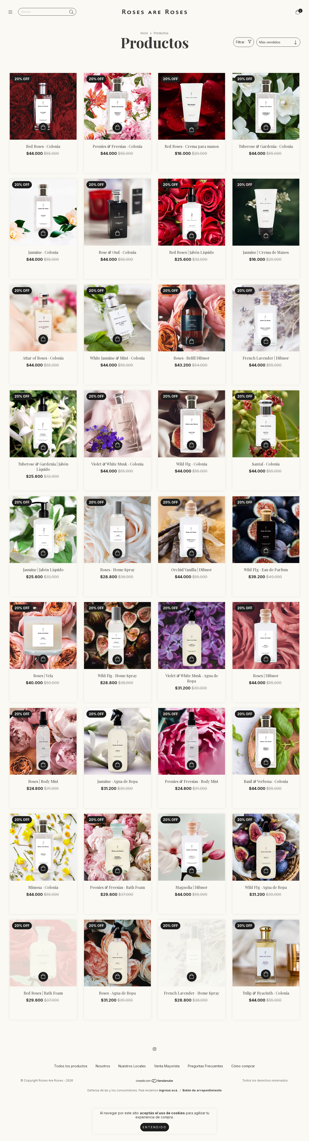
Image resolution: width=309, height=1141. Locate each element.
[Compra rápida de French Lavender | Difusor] (266, 342)
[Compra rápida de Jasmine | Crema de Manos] (266, 236)
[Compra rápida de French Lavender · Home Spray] (192, 977)
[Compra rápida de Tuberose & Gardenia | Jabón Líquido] (43, 447)
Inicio (144, 33)
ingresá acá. (168, 1090)
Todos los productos (70, 1066)
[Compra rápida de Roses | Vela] (43, 659)
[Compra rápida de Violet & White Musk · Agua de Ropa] (192, 659)
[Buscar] (71, 12)
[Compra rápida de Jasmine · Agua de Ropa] (117, 765)
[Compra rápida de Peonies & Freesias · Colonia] (117, 127)
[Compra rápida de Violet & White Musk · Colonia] (117, 445)
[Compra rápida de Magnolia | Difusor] (192, 871)
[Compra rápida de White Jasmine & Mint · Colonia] (117, 339)
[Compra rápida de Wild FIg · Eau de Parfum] (266, 551)
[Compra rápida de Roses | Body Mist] (43, 765)
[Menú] (11, 12)
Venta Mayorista (167, 1066)
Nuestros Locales (132, 1066)
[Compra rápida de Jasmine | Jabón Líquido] (43, 553)
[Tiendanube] (154, 1082)
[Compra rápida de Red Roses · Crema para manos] (192, 130)
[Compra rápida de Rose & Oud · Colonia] (117, 233)
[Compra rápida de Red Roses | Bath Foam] (43, 977)
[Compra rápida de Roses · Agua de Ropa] (117, 977)
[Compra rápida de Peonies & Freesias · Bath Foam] (117, 871)
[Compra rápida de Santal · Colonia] (266, 445)
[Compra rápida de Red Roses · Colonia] (43, 127)
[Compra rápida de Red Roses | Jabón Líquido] (192, 236)
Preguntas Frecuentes (205, 1066)
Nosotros (103, 1066)
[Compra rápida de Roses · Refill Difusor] (192, 342)
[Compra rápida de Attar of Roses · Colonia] (43, 339)
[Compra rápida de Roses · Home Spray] (117, 553)
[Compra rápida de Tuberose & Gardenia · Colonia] (266, 127)
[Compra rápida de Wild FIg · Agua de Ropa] (266, 871)
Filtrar (240, 42)
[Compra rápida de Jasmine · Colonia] (43, 233)
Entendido (155, 1127)
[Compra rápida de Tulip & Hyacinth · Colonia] (266, 974)
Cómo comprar (243, 1066)
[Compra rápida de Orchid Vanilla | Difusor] (192, 553)
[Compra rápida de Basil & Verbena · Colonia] (266, 762)
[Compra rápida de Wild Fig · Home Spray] (117, 659)
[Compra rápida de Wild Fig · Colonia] (192, 445)
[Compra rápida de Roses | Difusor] (266, 659)
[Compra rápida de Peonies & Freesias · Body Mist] (192, 765)
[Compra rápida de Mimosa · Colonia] (43, 868)
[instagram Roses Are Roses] (154, 1049)
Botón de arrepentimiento (202, 1090)
